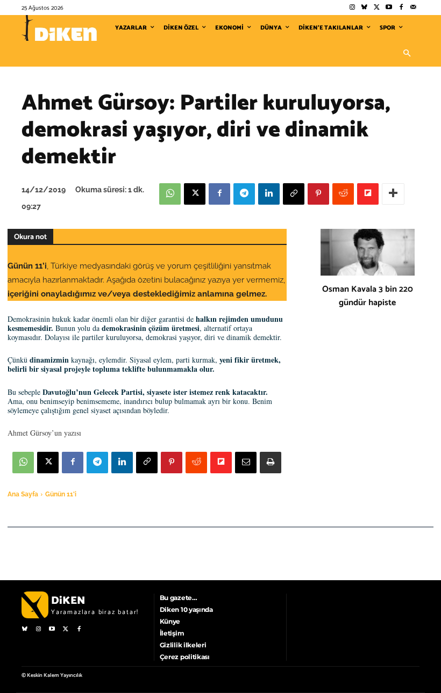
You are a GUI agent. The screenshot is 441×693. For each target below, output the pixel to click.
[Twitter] (377, 8)
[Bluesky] (364, 8)
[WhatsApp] (170, 194)
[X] (194, 194)
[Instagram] (352, 8)
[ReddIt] (343, 194)
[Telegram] (244, 194)
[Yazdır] (270, 462)
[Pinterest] (318, 194)
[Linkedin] (269, 194)
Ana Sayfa (23, 494)
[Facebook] (401, 8)
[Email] (246, 462)
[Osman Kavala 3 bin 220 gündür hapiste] (368, 252)
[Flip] (368, 194)
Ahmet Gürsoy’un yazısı (44, 433)
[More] (393, 194)
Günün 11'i (60, 494)
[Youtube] (389, 8)
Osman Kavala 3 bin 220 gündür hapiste (367, 296)
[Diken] (59, 28)
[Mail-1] (413, 8)
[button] (406, 54)
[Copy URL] (293, 194)
